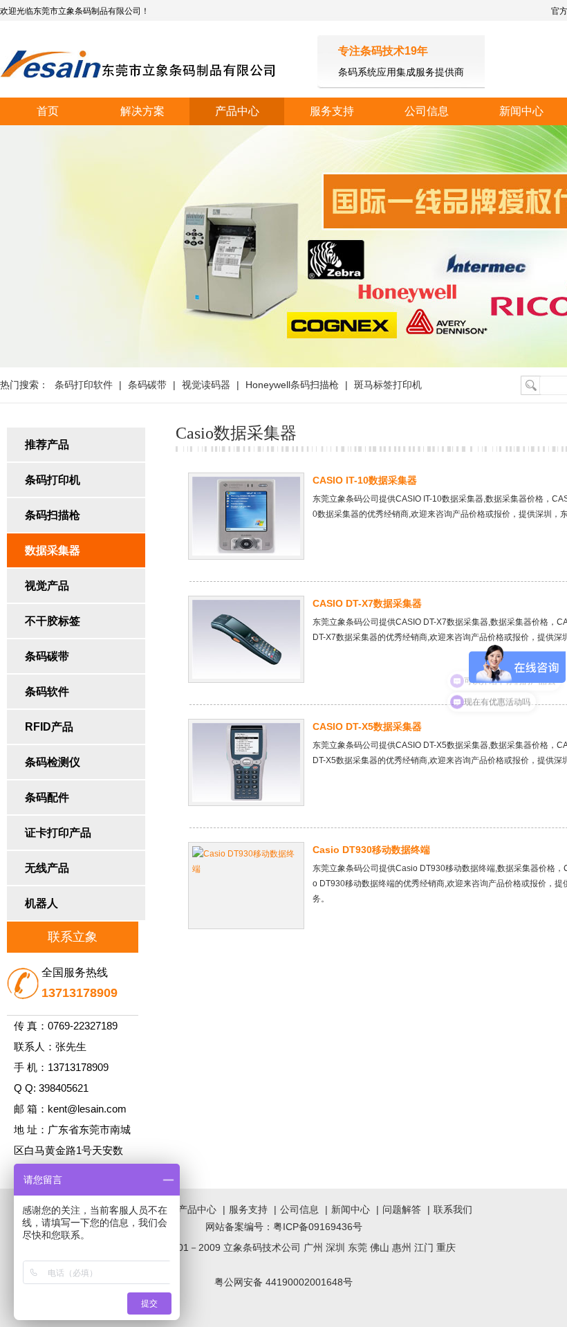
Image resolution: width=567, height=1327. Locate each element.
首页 (48, 111)
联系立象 (72, 937)
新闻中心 (350, 1209)
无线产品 (47, 868)
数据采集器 (52, 550)
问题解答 (401, 1209)
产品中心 (237, 111)
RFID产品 (49, 727)
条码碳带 (147, 384)
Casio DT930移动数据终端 (371, 849)
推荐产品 (47, 444)
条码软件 (47, 691)
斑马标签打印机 (388, 384)
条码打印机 (52, 480)
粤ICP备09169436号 (317, 1226)
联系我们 (453, 1209)
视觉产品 (47, 586)
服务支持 (332, 111)
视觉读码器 (206, 384)
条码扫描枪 (52, 515)
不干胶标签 (52, 621)
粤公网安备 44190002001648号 (283, 1282)
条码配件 (47, 797)
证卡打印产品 (58, 833)
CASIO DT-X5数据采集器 (367, 726)
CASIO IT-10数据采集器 (365, 480)
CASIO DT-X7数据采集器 (367, 603)
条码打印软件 (84, 384)
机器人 (41, 903)
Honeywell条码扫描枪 (292, 384)
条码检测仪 (52, 762)
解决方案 (142, 111)
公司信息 (427, 111)
